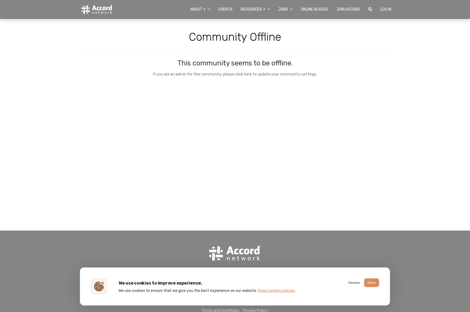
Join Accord (348, 9)
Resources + (253, 9)
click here (243, 74)
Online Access (314, 9)
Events (225, 9)
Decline (354, 283)
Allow (371, 283)
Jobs (283, 9)
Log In (385, 9)
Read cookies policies (276, 290)
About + (198, 9)
